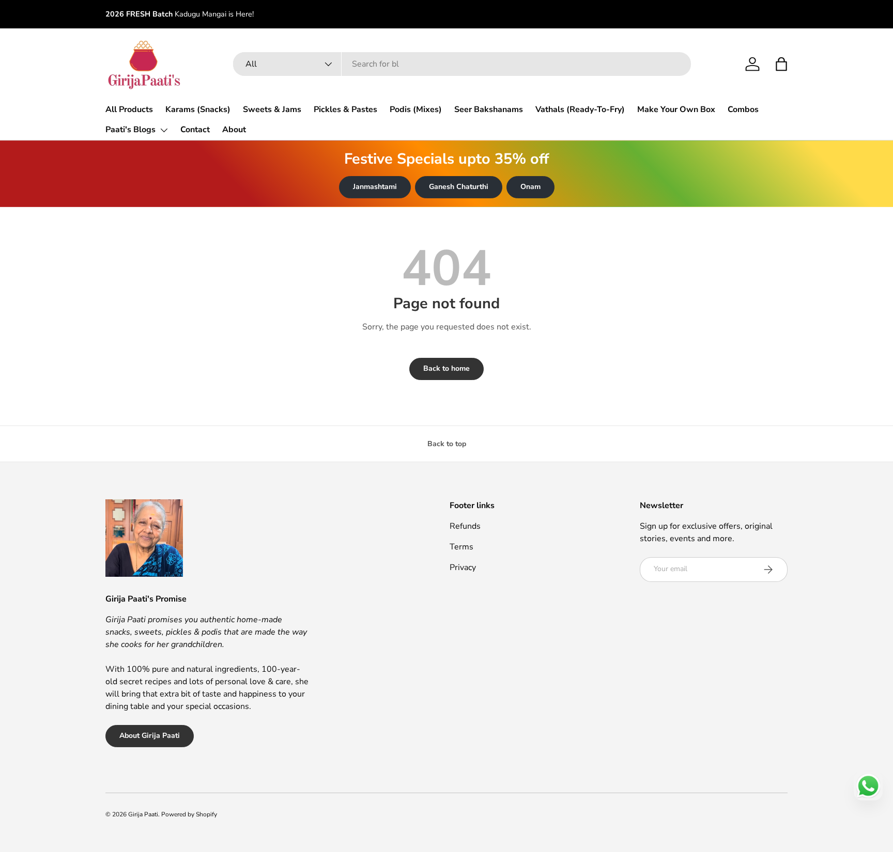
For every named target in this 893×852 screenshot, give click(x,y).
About (234, 129)
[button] (781, 64)
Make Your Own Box (676, 109)
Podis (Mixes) (416, 109)
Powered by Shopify (189, 814)
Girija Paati (143, 814)
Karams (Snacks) (197, 109)
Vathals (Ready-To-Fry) (580, 109)
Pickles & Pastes (345, 109)
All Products (129, 109)
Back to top (446, 444)
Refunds (465, 526)
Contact (195, 129)
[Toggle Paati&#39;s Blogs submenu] (164, 130)
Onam (530, 187)
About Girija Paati (149, 735)
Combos (743, 109)
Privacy (463, 567)
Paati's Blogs (130, 129)
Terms (461, 547)
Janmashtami (375, 187)
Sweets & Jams (272, 109)
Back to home (446, 368)
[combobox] (462, 64)
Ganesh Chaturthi (458, 187)
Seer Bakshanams (488, 109)
